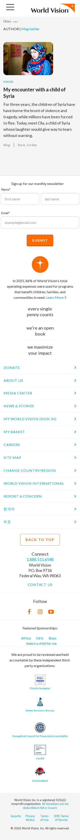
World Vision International (34, 483)
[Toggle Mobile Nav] (10, 7)
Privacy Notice (30, 818)
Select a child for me (41, 643)
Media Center (18, 393)
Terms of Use (44, 818)
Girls (39, 638)
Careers (12, 444)
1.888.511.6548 (40, 559)
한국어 (9, 509)
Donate (12, 367)
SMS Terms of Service (61, 818)
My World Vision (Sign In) (30, 419)
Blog (6, 145)
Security (16, 816)
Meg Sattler (30, 29)
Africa (26, 638)
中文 (7, 522)
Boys (52, 638)
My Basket (14, 432)
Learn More (55, 297)
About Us (13, 380)
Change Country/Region (30, 470)
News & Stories (19, 406)
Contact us (40, 584)
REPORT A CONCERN (23, 496)
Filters (7, 21)
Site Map (12, 457)
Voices (8, 81)
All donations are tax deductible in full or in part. (46, 805)
